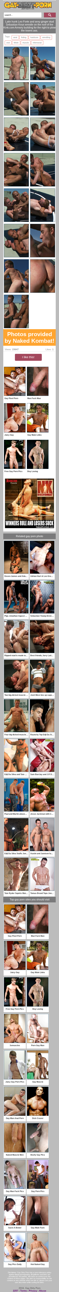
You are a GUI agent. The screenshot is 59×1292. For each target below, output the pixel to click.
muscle (25, 43)
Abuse (42, 1290)
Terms (23, 1290)
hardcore (34, 37)
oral (8, 43)
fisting (23, 37)
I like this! (28, 357)
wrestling (46, 37)
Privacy (33, 1290)
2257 (15, 1290)
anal (15, 37)
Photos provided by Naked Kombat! (29, 337)
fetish (16, 43)
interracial (37, 43)
